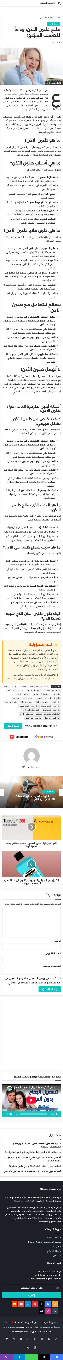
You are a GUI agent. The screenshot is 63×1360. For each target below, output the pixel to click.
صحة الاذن (48, 791)
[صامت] (10, 1114)
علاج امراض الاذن (41, 702)
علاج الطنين (55, 702)
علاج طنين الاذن (11, 702)
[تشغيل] (56, 1114)
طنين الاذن (55, 694)
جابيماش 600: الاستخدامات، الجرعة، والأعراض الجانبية (33, 1152)
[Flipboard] (19, 737)
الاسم (57, 941)
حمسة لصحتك (31, 767)
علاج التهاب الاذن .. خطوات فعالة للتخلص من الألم (35, 797)
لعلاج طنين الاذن (26, 714)
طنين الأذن (11, 690)
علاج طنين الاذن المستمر (50, 706)
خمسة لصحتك (54, 1237)
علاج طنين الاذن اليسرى (28, 706)
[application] (31, 1100)
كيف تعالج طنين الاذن (30, 710)
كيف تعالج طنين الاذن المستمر (48, 714)
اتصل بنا (57, 1246)
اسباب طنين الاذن (42, 686)
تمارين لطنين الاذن (33, 690)
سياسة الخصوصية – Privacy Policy (44, 1242)
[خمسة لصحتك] (48, 3)
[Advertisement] (31, 39)
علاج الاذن (15, 698)
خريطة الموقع (54, 1251)
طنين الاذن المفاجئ (22, 694)
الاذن (14, 686)
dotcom (7, 1327)
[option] (31, 792)
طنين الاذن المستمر (40, 694)
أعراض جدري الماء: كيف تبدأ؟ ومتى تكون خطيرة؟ (35, 1166)
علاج (23, 698)
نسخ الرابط (13, 726)
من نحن (57, 1255)
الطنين (6, 686)
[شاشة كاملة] (6, 1114)
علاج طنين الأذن (26, 702)
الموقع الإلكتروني (52, 966)
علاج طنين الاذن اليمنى (51, 710)
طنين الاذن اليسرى (52, 698)
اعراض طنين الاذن (26, 686)
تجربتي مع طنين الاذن (51, 690)
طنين (21, 690)
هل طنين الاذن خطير (33, 718)
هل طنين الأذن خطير (52, 718)
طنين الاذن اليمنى (35, 698)
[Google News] (44, 737)
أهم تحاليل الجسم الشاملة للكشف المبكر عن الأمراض (32, 1171)
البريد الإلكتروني (52, 953)
